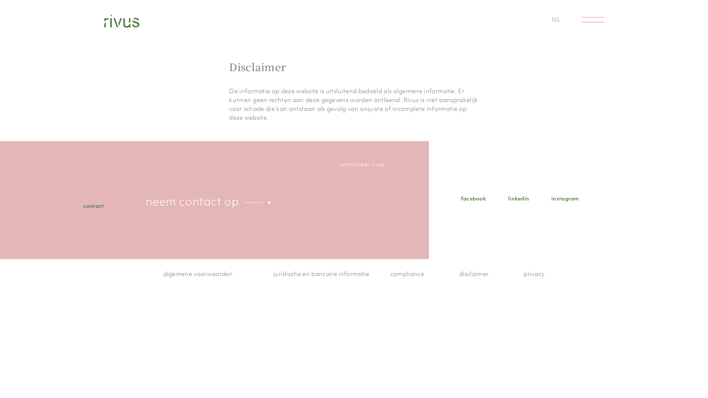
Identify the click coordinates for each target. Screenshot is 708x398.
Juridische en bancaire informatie (321, 274)
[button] (556, 20)
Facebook (473, 199)
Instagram (565, 199)
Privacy (534, 274)
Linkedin (518, 199)
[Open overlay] (593, 19)
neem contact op (192, 203)
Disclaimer (474, 274)
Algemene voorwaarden (198, 274)
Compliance (407, 274)
